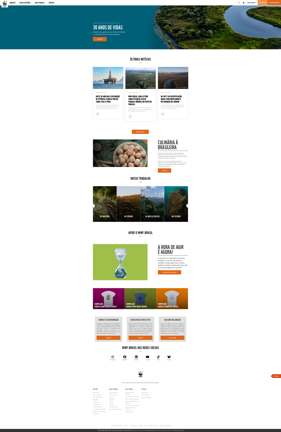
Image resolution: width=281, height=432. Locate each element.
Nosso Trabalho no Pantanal (132, 405)
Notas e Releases (113, 392)
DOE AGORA (276, 376)
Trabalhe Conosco (97, 406)
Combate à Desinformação (99, 409)
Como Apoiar (145, 392)
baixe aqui (164, 170)
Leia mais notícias (140, 132)
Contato (126, 425)
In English (111, 397)
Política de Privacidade (178, 430)
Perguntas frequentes (147, 397)
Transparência (96, 404)
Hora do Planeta (145, 395)
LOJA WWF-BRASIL (274, 2)
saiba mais (99, 39)
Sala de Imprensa (113, 395)
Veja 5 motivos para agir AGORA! (169, 272)
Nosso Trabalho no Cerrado (132, 396)
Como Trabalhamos (97, 397)
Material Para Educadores (115, 409)
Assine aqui (140, 338)
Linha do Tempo (97, 395)
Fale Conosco (96, 402)
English (140, 425)
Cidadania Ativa (129, 411)
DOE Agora (262, 2)
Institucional (96, 392)
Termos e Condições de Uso (151, 425)
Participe (51, 2)
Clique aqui (108, 338)
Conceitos (111, 404)
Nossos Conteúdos (25, 2)
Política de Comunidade (165, 425)
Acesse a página (172, 338)
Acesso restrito (133, 425)
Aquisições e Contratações (99, 411)
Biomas (111, 402)
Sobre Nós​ (12, 2)
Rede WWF (95, 399)
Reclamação (96, 414)
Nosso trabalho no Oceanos (132, 399)
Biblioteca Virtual (113, 406)
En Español (112, 399)
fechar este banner (150, 430)
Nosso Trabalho (40, 2)
